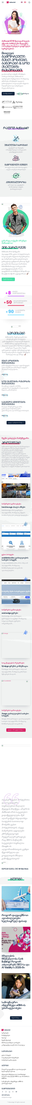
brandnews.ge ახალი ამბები (13, 507)
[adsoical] (15, 1030)
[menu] (2, 2)
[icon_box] (23, 93)
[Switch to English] (21, 3)
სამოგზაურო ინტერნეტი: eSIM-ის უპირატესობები (14, 1005)
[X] (13, 1092)
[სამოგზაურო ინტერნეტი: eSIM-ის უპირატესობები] (16, 986)
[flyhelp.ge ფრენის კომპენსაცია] (16, 645)
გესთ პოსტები (8, 555)
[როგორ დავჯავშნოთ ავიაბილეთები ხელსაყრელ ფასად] (16, 899)
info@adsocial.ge (6, 1097)
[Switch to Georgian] (25, 3)
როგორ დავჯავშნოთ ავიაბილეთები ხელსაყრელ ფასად (15, 918)
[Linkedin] (9, 1092)
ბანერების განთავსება (11, 504)
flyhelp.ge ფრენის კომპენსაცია (15, 666)
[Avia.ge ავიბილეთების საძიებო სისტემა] (16, 693)
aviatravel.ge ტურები (10, 613)
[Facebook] (2, 1092)
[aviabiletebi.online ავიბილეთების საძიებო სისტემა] (16, 537)
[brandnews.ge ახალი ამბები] (16, 486)
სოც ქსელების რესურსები (13, 663)
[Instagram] (6, 1092)
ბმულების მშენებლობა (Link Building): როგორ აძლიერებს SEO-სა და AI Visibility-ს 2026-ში (15, 962)
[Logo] (11, 2)
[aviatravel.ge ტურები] (16, 592)
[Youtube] (16, 1092)
